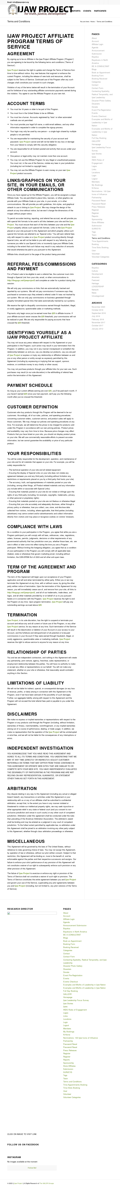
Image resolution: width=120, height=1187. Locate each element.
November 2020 (98, 306)
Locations (96, 172)
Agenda (95, 47)
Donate (95, 106)
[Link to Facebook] (97, 2)
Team (94, 234)
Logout (94, 178)
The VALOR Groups (47, 1183)
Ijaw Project (18, 1183)
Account (95, 41)
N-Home (95, 188)
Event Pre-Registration (101, 110)
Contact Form (97, 88)
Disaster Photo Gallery (101, 100)
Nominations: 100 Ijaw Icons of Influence (80, 1037)
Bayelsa (95, 56)
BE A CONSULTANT (100, 66)
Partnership (96, 197)
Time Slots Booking (100, 247)
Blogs (94, 69)
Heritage (95, 283)
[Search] (110, 11)
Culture (95, 270)
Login (94, 175)
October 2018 (97, 309)
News (94, 292)
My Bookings (97, 185)
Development (97, 274)
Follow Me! (32, 1167)
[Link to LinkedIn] (106, 2)
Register (95, 209)
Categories (96, 81)
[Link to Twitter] (110, 2)
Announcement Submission (74, 925)
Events (95, 113)
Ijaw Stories (97, 153)
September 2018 (99, 313)
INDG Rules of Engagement (75, 1009)
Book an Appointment (101, 72)
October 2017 (97, 325)
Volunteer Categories (100, 256)
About (94, 38)
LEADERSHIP (98, 286)
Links (94, 169)
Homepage (96, 144)
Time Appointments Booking (75, 1084)
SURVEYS (96, 228)
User (94, 250)
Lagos (94, 166)
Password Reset (99, 200)
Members (96, 181)
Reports (95, 216)
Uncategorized (98, 295)
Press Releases (98, 206)
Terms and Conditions (18, 21)
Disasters (96, 103)
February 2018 (98, 319)
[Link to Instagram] (102, 2)
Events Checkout (99, 116)
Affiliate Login (97, 44)
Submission (97, 225)
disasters (96, 277)
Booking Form (98, 75)
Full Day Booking (99, 138)
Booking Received (99, 78)
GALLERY (96, 141)
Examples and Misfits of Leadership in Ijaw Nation (102, 122)
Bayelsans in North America (75, 931)
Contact (95, 84)
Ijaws (94, 156)
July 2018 (96, 316)
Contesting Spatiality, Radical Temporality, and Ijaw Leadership (102, 94)
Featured (95, 280)
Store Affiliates (98, 222)
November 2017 (98, 322)
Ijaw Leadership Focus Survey (76, 1000)
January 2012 (97, 328)
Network (95, 289)
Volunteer (96, 253)
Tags (94, 231)
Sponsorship (97, 219)
